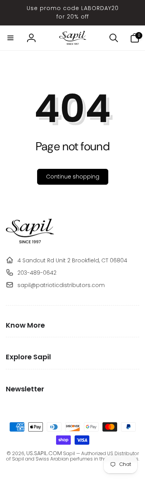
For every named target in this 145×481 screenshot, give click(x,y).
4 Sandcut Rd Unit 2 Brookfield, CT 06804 (72, 260)
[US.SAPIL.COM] (30, 241)
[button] (10, 37)
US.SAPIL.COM (44, 453)
